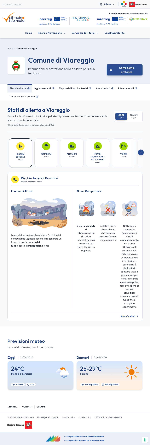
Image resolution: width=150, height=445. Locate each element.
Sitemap (41, 406)
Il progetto (8, 4)
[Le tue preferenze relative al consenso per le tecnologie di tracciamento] (145, 440)
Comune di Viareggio (27, 48)
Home (10, 48)
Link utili (12, 406)
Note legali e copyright (47, 417)
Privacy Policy (68, 417)
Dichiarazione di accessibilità (108, 417)
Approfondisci (128, 316)
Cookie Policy (85, 417)
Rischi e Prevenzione (50, 32)
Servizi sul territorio (83, 32)
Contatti (18, 4)
